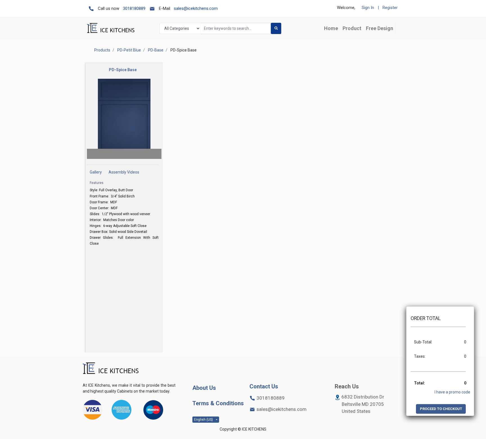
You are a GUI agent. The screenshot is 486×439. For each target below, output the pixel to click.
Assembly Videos (124, 172)
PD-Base (155, 50)
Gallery (96, 172)
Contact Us (263, 386)
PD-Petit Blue (129, 50)
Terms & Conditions (218, 403)
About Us (204, 387)
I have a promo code (452, 392)
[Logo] (111, 369)
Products (102, 50)
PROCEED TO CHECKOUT (441, 409)
